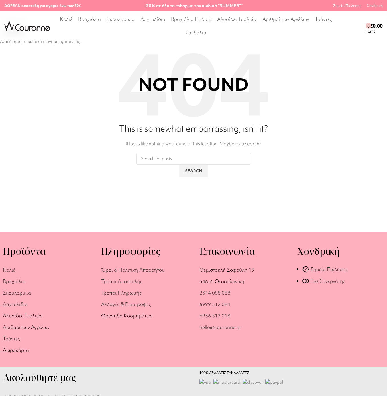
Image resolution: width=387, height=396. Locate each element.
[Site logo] (27, 25)
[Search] (341, 26)
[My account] (349, 26)
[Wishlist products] (360, 26)
